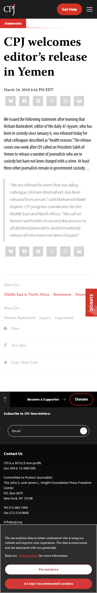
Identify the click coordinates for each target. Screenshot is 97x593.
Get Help (69, 9)
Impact (45, 318)
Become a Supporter (43, 399)
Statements (13, 23)
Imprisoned (64, 318)
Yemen (80, 295)
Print (14, 329)
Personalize (48, 569)
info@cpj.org (13, 522)
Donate (81, 399)
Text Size (18, 346)
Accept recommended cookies (48, 584)
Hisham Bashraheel (19, 318)
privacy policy (28, 556)
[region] (48, 558)
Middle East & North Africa (26, 295)
